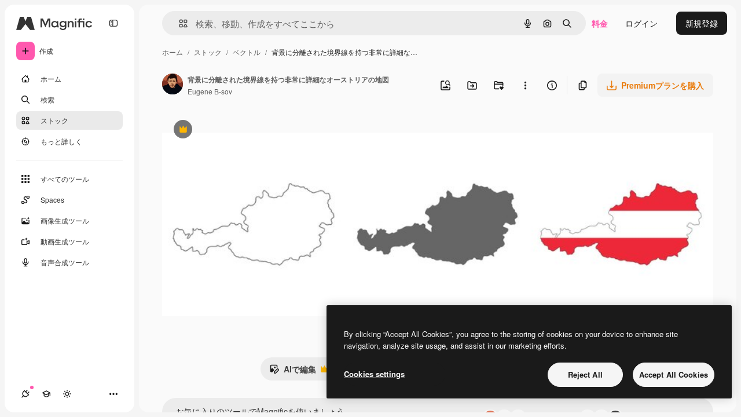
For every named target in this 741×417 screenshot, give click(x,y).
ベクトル (247, 52)
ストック (208, 52)
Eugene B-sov (210, 91)
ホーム (172, 52)
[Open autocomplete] (179, 23)
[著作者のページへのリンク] (172, 85)
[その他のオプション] (525, 85)
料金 (600, 23)
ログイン (641, 23)
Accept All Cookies (673, 374)
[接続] (25, 394)
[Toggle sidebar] (113, 23)
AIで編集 (292, 372)
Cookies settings (374, 373)
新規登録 (701, 23)
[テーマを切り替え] (67, 394)
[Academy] (46, 394)
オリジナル (241, 131)
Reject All (585, 374)
